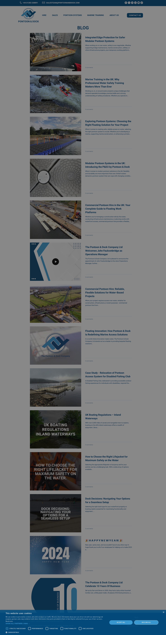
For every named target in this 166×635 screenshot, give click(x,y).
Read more (9, 621)
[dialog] (83, 622)
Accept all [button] (121, 622)
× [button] (163, 612)
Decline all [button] (146, 622)
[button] (55, 623)
